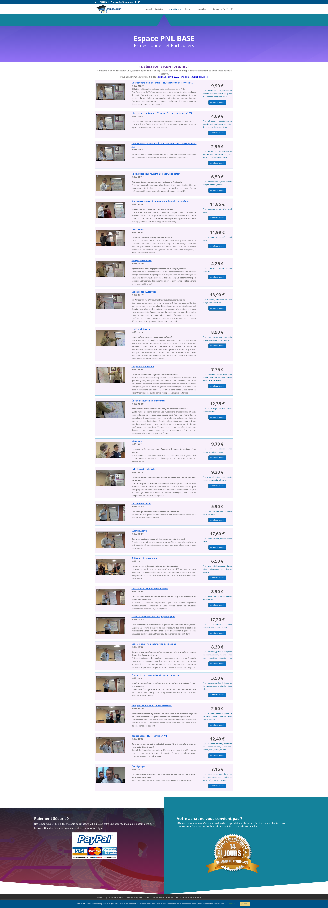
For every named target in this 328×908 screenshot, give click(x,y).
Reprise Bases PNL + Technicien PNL (149, 735)
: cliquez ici (183, 76)
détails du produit (217, 102)
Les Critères (138, 229)
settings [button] (232, 904)
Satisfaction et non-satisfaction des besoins (154, 643)
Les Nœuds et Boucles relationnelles (150, 588)
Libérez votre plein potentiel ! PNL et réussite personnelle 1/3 (162, 82)
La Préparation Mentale (143, 469)
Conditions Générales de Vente (159, 897)
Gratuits (159, 9)
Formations (173, 9)
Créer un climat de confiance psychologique (153, 616)
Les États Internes (141, 329)
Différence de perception (144, 558)
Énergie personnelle (142, 260)
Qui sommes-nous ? (114, 897)
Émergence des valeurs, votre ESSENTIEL (152, 705)
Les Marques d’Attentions (144, 291)
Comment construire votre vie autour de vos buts (157, 675)
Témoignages (138, 766)
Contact (98, 897)
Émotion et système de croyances (148, 400)
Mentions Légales (134, 897)
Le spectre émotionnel (143, 366)
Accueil (149, 9)
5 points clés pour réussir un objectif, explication (156, 173)
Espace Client (201, 9)
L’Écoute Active (139, 530)
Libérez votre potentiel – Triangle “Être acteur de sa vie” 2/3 (162, 113)
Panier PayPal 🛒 (220, 9)
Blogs (187, 9)
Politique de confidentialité (188, 897)
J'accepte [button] (245, 904)
